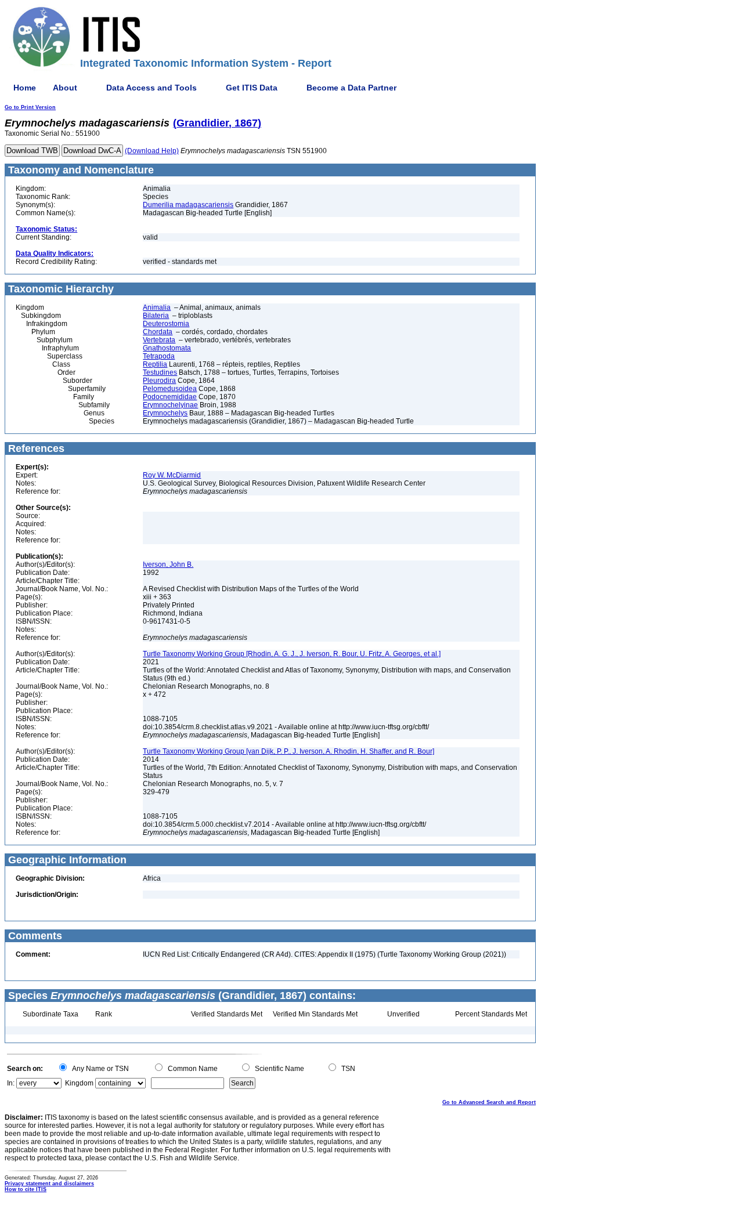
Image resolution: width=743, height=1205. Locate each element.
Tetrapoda (159, 356)
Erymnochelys (165, 413)
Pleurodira (159, 381)
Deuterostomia (166, 324)
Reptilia (155, 364)
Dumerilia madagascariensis (188, 205)
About (65, 87)
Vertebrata (159, 340)
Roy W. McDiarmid (172, 475)
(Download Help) (152, 151)
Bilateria (156, 316)
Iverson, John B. (168, 564)
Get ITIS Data (251, 87)
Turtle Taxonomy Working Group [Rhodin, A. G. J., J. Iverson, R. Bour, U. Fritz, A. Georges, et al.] (292, 654)
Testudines (160, 372)
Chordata (157, 332)
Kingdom (79, 1083)
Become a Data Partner (351, 87)
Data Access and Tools (151, 87)
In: (11, 1083)
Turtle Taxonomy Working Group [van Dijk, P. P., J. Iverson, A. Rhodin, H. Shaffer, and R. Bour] (288, 751)
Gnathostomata (167, 348)
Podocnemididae (170, 397)
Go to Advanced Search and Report (489, 1102)
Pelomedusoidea (170, 389)
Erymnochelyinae (170, 405)
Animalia (157, 307)
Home (24, 87)
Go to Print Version (30, 107)
